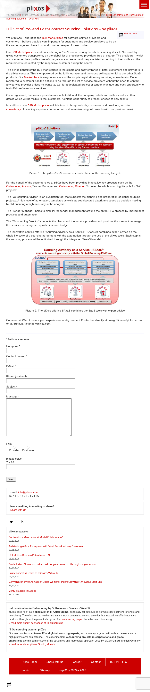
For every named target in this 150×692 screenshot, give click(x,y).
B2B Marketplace (52, 37)
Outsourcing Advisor (18, 186)
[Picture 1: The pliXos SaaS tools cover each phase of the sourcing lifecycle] (75, 146)
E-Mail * (11, 366)
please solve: (14, 460)
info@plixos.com (28, 492)
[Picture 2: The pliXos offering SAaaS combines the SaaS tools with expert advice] (75, 276)
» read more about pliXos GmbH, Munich (32, 644)
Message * (12, 396)
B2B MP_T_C (118, 661)
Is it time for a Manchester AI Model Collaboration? (36, 537)
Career (77, 661)
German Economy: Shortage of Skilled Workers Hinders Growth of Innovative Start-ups (55, 581)
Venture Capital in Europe (22, 590)
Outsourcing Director (72, 186)
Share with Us (18, 509)
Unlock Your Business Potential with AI (29, 555)
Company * (13, 346)
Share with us (54, 661)
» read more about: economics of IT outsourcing (36, 622)
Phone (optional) (16, 376)
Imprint (26, 670)
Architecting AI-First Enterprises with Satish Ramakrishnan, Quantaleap (46, 546)
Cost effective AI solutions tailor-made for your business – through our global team (53, 564)
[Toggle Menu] (144, 4)
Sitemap (45, 670)
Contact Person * (16, 356)
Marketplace (31, 77)
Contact (96, 661)
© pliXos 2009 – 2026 (73, 670)
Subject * (11, 386)
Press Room (29, 661)
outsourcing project (73, 619)
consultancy (13, 109)
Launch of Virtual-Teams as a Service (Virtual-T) (33, 573)
